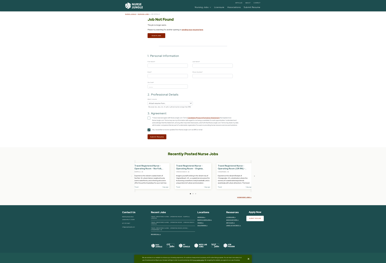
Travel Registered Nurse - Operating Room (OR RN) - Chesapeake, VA (231, 168)
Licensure (219, 7)
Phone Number (197, 72)
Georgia (200, 217)
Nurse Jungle (130, 14)
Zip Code (151, 82)
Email (150, 72)
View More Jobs (243, 197)
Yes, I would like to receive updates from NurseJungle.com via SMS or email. (177, 130)
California (201, 225)
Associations (234, 7)
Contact (257, 3)
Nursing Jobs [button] (202, 7)
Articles (238, 3)
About (247, 3)
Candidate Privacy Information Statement (204, 118)
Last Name (196, 61)
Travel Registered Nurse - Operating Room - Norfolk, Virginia (148, 168)
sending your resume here (192, 30)
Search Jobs (156, 35)
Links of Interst (233, 225)
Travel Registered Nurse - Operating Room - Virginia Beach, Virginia (189, 168)
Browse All (155, 234)
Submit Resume (252, 7)
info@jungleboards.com (128, 227)
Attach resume (152, 99)
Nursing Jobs (143, 14)
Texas (199, 223)
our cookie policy (199, 260)
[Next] (254, 176)
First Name (151, 61)
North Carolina (204, 220)
